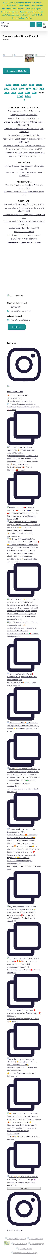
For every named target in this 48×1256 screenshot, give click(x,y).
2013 (20, 92)
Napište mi (16, 327)
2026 (8, 84)
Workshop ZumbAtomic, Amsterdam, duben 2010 (24, 153)
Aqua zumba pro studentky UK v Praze (24, 118)
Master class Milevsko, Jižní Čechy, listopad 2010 (24, 204)
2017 (35, 88)
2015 (6, 92)
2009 (20, 96)
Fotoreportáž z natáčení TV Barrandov (24, 111)
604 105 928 (15, 307)
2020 (14, 88)
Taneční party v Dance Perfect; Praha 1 (24, 242)
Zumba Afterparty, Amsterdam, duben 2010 (24, 149)
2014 (13, 92)
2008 (28, 96)
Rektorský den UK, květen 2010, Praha (24, 135)
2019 (21, 88)
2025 (16, 84)
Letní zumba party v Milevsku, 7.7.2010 (24, 228)
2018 (28, 88)
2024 (24, 84)
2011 (34, 92)
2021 (6, 88)
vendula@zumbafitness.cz (21, 311)
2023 (31, 84)
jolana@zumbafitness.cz (20, 320)
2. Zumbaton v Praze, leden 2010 (24, 239)
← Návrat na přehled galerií (16, 71)
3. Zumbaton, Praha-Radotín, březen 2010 (24, 235)
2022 (39, 84)
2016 (41, 88)
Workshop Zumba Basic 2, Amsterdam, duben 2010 (24, 145)
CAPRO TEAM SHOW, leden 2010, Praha (24, 156)
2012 (27, 92)
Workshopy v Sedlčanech (24, 232)
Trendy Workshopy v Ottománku (24, 115)
